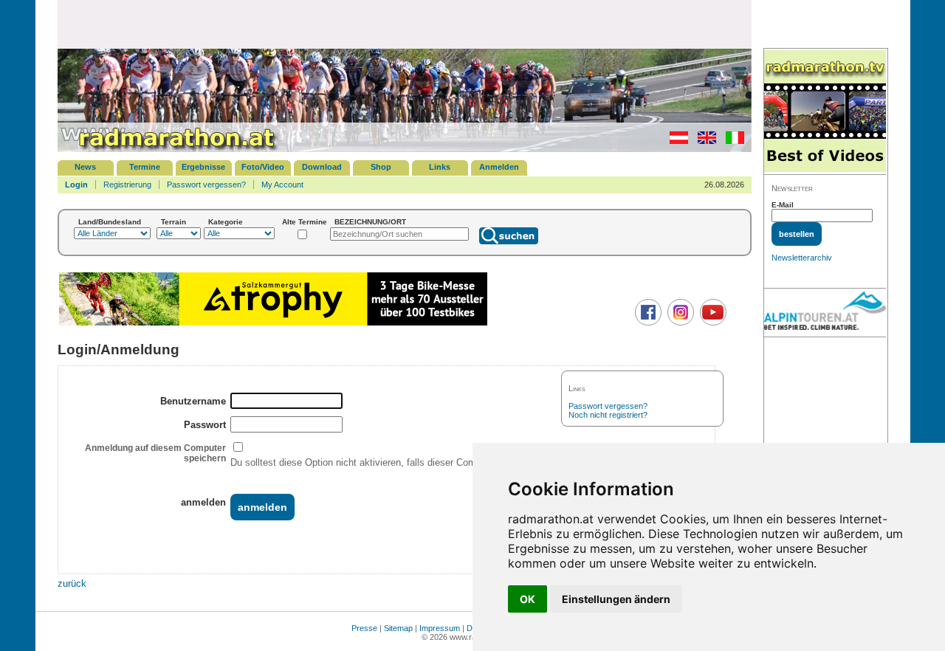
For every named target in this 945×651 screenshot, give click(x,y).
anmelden (203, 502)
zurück (72, 583)
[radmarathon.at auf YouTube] (711, 322)
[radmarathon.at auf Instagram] (679, 322)
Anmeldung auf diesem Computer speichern (155, 453)
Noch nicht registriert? (607, 414)
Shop (381, 166)
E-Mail (783, 205)
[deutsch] (675, 141)
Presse (364, 628)
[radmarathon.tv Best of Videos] (825, 112)
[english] (703, 141)
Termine (144, 166)
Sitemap (398, 628)
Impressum (439, 628)
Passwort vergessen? (206, 184)
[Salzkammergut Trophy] (273, 323)
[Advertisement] (404, 23)
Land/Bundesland (109, 222)
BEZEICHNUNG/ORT (370, 222)
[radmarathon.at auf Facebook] (646, 322)
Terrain (173, 222)
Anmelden (499, 166)
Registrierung (127, 184)
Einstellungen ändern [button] (616, 599)
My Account (282, 184)
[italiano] (731, 141)
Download (322, 166)
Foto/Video (262, 166)
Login (76, 184)
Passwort (205, 424)
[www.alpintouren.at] (825, 313)
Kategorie (225, 222)
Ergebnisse (203, 166)
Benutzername (193, 401)
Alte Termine (304, 222)
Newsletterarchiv (802, 257)
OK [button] (527, 599)
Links (439, 166)
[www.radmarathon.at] (168, 149)
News (85, 166)
